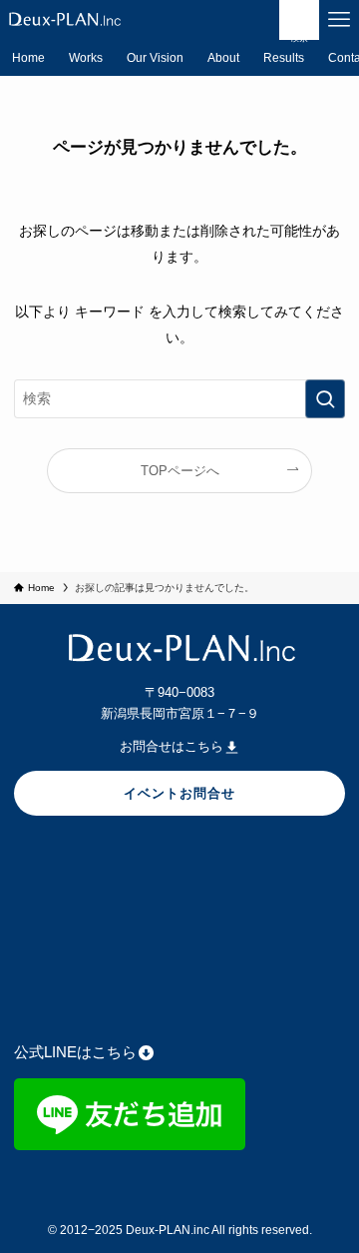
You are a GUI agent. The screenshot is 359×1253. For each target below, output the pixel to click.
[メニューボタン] (339, 20)
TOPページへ (180, 470)
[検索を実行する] (325, 398)
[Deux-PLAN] (64, 20)
